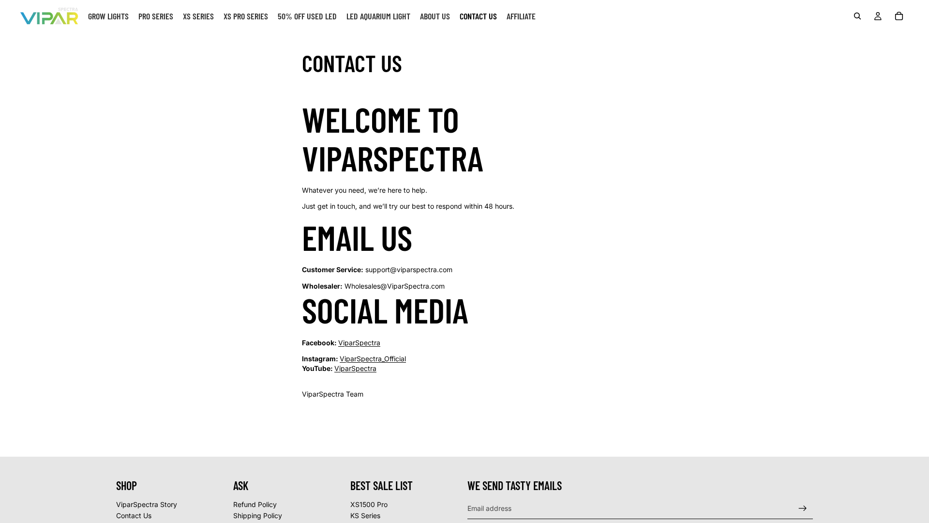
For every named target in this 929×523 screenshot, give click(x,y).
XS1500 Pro (369, 504)
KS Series (365, 515)
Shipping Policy (257, 515)
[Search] (857, 16)
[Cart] (899, 16)
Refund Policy (255, 504)
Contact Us (133, 515)
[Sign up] (803, 508)
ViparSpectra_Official (373, 358)
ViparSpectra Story (146, 504)
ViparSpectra (359, 342)
